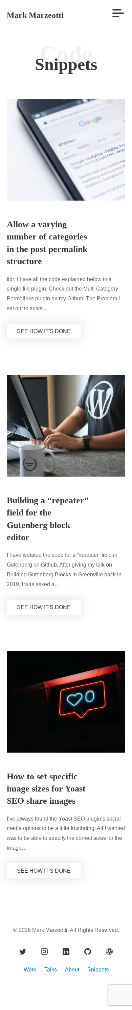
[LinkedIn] (66, 975)
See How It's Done (42, 343)
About (71, 994)
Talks (48, 994)
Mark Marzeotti (39, 15)
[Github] (87, 975)
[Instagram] (44, 975)
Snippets (99, 994)
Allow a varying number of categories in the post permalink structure (44, 249)
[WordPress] (109, 975)
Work (27, 994)
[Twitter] (22, 975)
